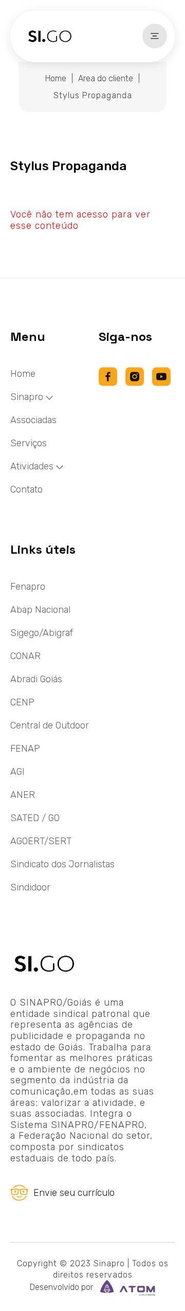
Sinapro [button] (26, 397)
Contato (26, 489)
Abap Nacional (40, 609)
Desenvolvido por (62, 1287)
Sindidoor (30, 887)
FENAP (25, 748)
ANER (22, 794)
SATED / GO (35, 818)
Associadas (33, 420)
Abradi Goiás (36, 679)
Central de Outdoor (49, 725)
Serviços (28, 443)
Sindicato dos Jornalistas (62, 864)
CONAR (25, 656)
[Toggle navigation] (154, 36)
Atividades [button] (31, 466)
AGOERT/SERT (40, 841)
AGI (17, 771)
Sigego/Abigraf (41, 633)
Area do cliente (105, 78)
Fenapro (27, 586)
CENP (22, 702)
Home (55, 78)
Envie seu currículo (74, 1192)
